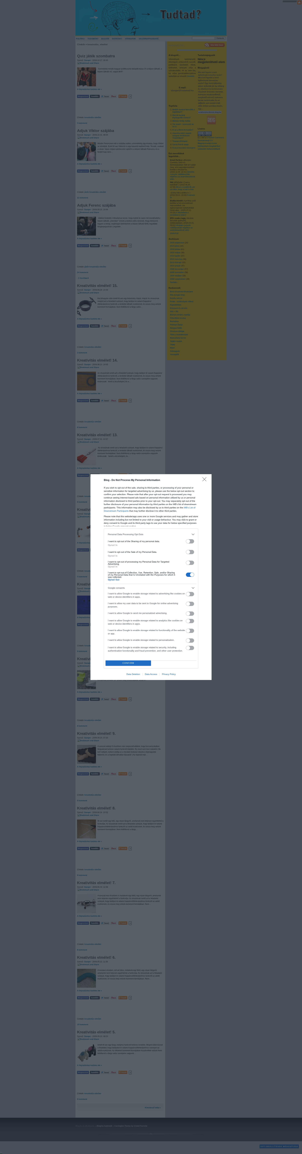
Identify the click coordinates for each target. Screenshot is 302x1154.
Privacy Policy (169, 674)
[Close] (205, 480)
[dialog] (151, 577)
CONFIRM (128, 663)
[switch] (190, 541)
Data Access (151, 674)
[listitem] (151, 534)
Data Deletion (133, 674)
